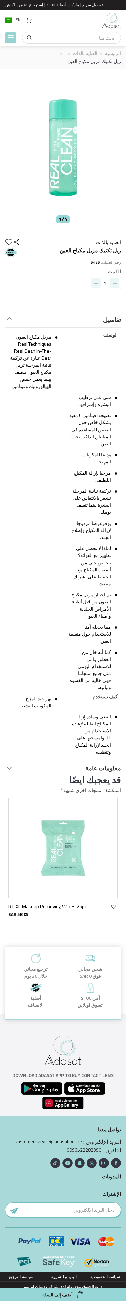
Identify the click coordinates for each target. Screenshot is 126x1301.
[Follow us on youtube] (67, 1163)
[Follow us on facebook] (116, 1163)
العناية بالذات (85, 53)
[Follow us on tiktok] (55, 1163)
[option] (63, 147)
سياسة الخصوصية (105, 1276)
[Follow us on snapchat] (80, 1163)
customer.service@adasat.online (49, 1141)
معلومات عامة (103, 768)
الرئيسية (113, 53)
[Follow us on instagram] (104, 1163)
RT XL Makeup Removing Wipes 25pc (47, 906)
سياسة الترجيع (21, 1276)
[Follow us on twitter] (92, 1163)
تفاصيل (112, 320)
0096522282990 (84, 1150)
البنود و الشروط (63, 1276)
